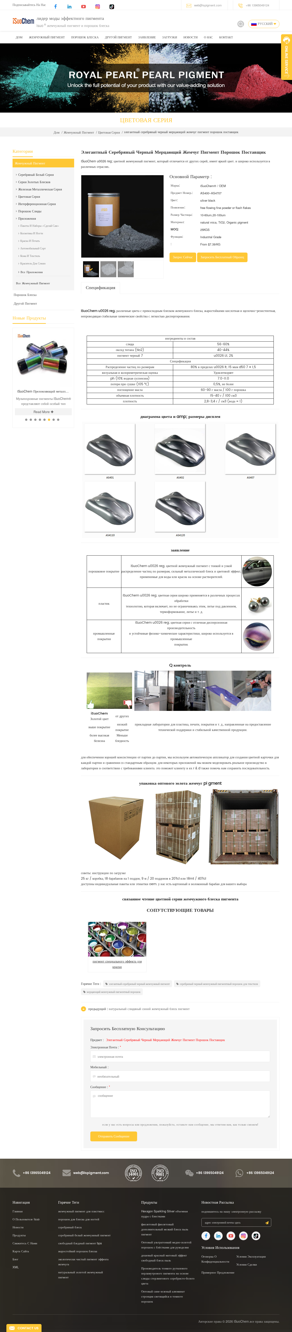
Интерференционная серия (37, 203)
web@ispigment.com (208, 5)
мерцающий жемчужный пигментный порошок (114, 992)
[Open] (286, 57)
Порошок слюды (29, 211)
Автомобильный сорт (33, 248)
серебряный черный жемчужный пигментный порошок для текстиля (219, 984)
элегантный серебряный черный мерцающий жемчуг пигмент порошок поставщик (165, 1039)
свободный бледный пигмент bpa (80, 1243)
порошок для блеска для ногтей (78, 1219)
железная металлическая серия (40, 189)
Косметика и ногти (31, 233)
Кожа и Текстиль (30, 256)
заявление (147, 37)
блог (15, 1259)
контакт (226, 37)
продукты (19, 1235)
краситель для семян (32, 263)
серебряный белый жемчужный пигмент (84, 1235)
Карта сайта (21, 1251)
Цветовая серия (109, 132)
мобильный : (99, 1067)
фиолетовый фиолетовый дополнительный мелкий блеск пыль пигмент (164, 1229)
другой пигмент (118, 37)
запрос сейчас (183, 257)
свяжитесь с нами (25, 1243)
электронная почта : (105, 1047)
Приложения (27, 218)
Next (65, 327)
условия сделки (246, 1264)
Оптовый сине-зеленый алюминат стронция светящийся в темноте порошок (163, 1296)
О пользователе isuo (26, 1219)
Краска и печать (30, 241)
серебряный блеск (70, 1227)
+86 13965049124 (257, 5)
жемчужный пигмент (47, 37)
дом (19, 37)
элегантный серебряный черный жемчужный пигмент (139, 984)
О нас (208, 37)
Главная (18, 1211)
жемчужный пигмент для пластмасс (81, 1211)
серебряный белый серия (36, 174)
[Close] (286, 82)
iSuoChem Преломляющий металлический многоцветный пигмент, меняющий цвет (32, 391)
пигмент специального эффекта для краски (117, 964)
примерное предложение (218, 1272)
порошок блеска (85, 37)
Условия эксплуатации (251, 1256)
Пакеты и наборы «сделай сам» (39, 225)
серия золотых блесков (34, 181)
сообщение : (100, 1086)
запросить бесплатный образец (222, 257)
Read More (29, 411)
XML (16, 1267)
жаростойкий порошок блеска (77, 1251)
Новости (190, 37)
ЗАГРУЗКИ (169, 37)
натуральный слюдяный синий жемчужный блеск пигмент (149, 1008)
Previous (57, 327)
